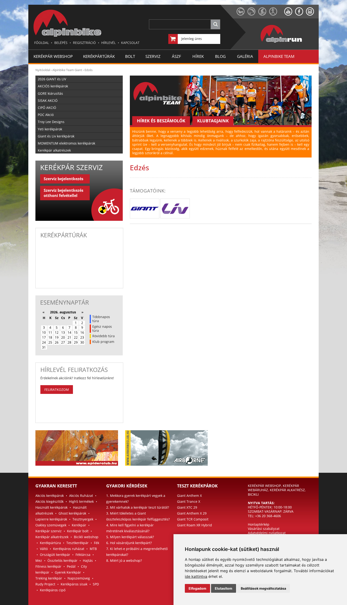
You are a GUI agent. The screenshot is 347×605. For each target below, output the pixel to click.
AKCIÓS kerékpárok (53, 86)
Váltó (44, 548)
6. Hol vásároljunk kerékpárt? (129, 543)
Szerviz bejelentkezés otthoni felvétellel (63, 193)
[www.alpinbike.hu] (263, 14)
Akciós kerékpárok (49, 495)
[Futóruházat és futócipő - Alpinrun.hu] (289, 43)
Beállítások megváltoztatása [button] (263, 588)
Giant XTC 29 (187, 507)
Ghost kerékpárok (72, 513)
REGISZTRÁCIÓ (84, 42)
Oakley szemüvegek (50, 525)
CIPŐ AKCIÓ (47, 107)
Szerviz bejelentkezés (63, 178)
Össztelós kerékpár (62, 560)
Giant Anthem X (189, 495)
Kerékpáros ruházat (68, 548)
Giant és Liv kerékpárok (56, 136)
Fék (96, 543)
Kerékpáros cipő (52, 590)
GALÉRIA (245, 56)
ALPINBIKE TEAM (278, 56)
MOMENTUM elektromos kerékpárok (66, 143)
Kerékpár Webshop (53, 56)
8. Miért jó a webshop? (124, 560)
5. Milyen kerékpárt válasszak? (130, 537)
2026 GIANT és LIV (52, 79)
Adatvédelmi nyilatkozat (267, 533)
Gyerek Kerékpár (68, 572)
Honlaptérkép (258, 524)
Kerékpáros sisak (74, 584)
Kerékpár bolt (78, 531)
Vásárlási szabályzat (263, 528)
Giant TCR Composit (192, 519)
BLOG (220, 56)
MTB (93, 548)
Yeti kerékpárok (50, 129)
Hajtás (88, 560)
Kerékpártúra (50, 543)
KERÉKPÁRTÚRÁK (99, 56)
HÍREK (198, 56)
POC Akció (46, 114)
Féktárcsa (83, 554)
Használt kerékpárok (51, 507)
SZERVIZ (153, 56)
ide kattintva (196, 576)
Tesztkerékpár (77, 543)
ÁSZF (176, 56)
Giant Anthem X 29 (192, 513)
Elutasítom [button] (223, 588)
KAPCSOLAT (130, 42)
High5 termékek (81, 501)
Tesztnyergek (82, 519)
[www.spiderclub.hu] (242, 14)
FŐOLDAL (41, 42)
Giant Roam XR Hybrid (194, 525)
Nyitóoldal (42, 70)
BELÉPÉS (61, 42)
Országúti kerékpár (55, 554)
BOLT (130, 56)
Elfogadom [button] (197, 588)
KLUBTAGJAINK (213, 121)
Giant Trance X (188, 501)
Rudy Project (45, 584)
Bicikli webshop (86, 537)
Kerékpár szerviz (48, 531)
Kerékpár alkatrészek (54, 150)
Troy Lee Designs (51, 121)
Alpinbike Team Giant (67, 70)
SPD (96, 584)
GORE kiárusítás (50, 93)
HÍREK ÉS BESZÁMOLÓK (161, 121)
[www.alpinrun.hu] (276, 14)
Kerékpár (79, 525)
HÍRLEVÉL (108, 42)
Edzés (89, 70)
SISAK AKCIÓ (48, 100)
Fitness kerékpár (48, 566)
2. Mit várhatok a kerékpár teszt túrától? (137, 507)
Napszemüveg (79, 578)
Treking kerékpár (48, 578)
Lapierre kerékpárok (51, 519)
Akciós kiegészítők (49, 501)
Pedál (71, 566)
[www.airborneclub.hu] (252, 14)
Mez (38, 560)
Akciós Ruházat (81, 495)
